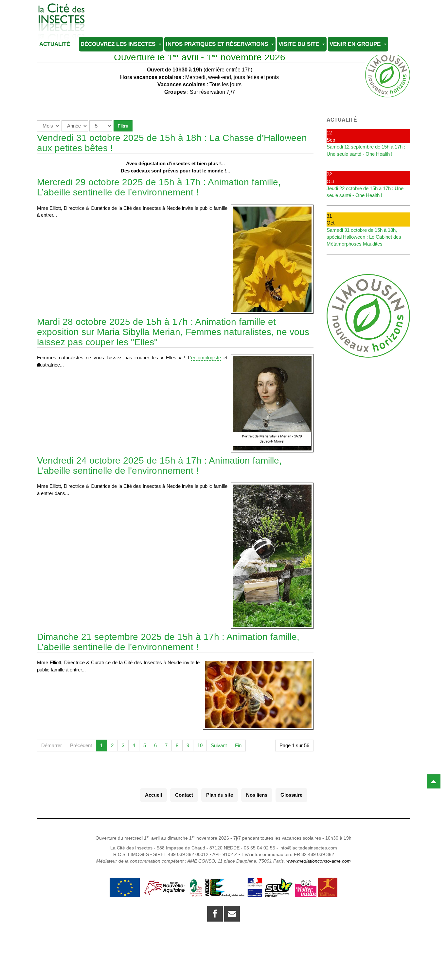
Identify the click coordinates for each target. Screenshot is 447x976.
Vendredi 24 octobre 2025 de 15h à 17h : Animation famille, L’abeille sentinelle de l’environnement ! (159, 465)
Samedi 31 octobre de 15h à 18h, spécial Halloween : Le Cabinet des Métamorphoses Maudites (364, 237)
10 (200, 745)
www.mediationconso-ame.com (318, 861)
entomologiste (206, 357)
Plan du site (219, 795)
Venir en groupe (356, 44)
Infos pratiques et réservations (218, 44)
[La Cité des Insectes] (61, 12)
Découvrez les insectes (118, 44)
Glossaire (291, 795)
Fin (238, 745)
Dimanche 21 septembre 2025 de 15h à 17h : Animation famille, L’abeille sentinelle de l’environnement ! (168, 642)
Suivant (219, 745)
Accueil (153, 795)
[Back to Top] (433, 781)
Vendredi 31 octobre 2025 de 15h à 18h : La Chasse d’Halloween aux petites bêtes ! (172, 143)
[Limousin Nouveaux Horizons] (368, 316)
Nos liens (256, 795)
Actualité (55, 44)
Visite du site (299, 44)
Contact (184, 795)
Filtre (123, 126)
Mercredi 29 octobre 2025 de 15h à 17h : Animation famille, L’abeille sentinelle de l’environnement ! (159, 187)
